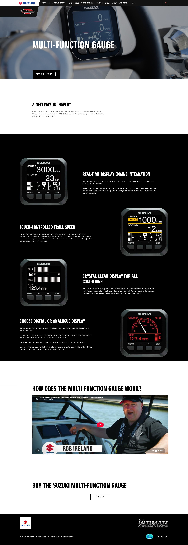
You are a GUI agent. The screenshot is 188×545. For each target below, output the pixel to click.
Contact (114, 3)
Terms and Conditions (42, 537)
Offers (107, 3)
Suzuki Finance (74, 3)
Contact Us (100, 497)
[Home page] (27, 3)
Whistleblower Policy (67, 537)
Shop (133, 3)
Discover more (44, 74)
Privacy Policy (55, 537)
